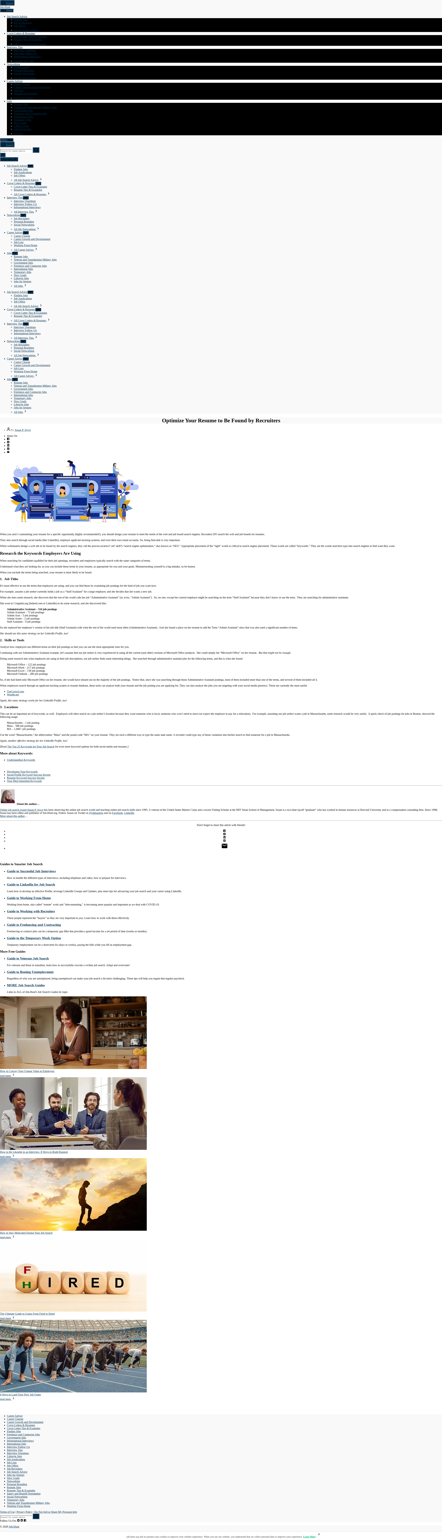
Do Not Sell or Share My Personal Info (55, 1511)
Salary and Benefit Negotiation (24, 1493)
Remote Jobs (21, 104)
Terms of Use (7, 1511)
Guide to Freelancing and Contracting (34, 925)
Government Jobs (23, 110)
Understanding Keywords (21, 759)
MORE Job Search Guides (26, 985)
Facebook (117, 812)
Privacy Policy (24, 1511)
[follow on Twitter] (18, 1520)
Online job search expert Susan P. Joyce (21, 809)
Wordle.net (13, 694)
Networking (13, 64)
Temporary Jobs (22, 119)
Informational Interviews (27, 56)
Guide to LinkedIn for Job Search (31, 884)
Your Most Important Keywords (24, 781)
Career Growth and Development (32, 87)
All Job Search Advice (26, 30)
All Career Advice (24, 98)
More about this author (12, 816)
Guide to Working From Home (29, 898)
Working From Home (25, 93)
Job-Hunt (5, 7)
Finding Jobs (21, 19)
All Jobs (18, 133)
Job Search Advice (17, 16)
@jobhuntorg (96, 812)
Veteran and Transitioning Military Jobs (35, 107)
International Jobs (23, 116)
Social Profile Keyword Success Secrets (28, 774)
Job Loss (18, 90)
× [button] (319, 1534)
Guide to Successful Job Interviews (31, 871)
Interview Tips (15, 47)
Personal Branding (24, 70)
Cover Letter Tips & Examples (30, 36)
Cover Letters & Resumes (21, 33)
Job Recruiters (21, 67)
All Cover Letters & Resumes (30, 44)
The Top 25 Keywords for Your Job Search (30, 746)
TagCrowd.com (15, 691)
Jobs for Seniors (22, 129)
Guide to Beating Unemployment (30, 972)
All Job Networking (25, 78)
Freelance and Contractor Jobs (30, 113)
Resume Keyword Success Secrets (26, 777)
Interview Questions (25, 50)
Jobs (9, 101)
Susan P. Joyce (23, 430)
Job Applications (23, 22)
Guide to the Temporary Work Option (34, 938)
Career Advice (15, 81)
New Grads (20, 122)
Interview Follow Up (25, 53)
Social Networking (24, 73)
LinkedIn (129, 812)
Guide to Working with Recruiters (31, 911)
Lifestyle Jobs (21, 126)
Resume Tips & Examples (28, 39)
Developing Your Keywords (22, 771)
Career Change (22, 84)
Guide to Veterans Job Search (28, 958)
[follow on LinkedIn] (21, 1520)
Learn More (309, 1537)
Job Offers (19, 25)
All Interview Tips (24, 61)
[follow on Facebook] (25, 1520)
